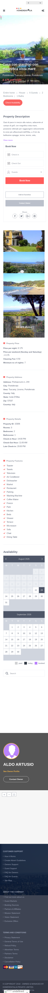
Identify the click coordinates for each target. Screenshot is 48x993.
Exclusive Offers (11, 921)
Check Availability (13, 103)
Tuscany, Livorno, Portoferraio (29, 75)
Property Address (14, 377)
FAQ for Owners (11, 872)
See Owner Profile (11, 771)
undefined (18, 991)
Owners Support (11, 864)
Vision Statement (12, 917)
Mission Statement (12, 913)
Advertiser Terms (12, 949)
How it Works (10, 856)
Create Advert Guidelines (15, 860)
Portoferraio (8, 75)
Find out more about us (14, 897)
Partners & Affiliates (13, 909)
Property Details (13, 419)
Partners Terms (11, 953)
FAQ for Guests (11, 876)
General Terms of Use (14, 941)
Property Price (12, 343)
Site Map (8, 880)
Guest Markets (11, 901)
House (22, 93)
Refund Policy (10, 945)
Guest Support (11, 868)
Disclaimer (9, 958)
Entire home (9, 93)
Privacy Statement (12, 937)
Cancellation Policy (12, 962)
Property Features (14, 461)
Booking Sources (12, 905)
